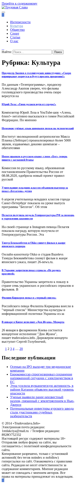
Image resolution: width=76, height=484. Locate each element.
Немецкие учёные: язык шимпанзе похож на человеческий (38, 128)
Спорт (14, 33)
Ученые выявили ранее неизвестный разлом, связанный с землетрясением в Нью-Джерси (42, 401)
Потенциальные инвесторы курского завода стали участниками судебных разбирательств (42, 412)
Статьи (15, 37)
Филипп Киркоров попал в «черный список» (29, 297)
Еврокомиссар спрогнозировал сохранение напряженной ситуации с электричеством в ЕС (41, 378)
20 (21, 349)
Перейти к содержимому (19, 3)
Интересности (20, 22)
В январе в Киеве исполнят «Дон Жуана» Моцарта (33, 322)
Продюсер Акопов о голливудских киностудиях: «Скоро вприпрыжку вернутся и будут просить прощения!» (36, 74)
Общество (17, 29)
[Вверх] (3, 480)
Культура (16, 26)
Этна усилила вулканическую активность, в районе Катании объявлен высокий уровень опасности (42, 389)
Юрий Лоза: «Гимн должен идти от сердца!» (29, 104)
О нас (14, 41)
